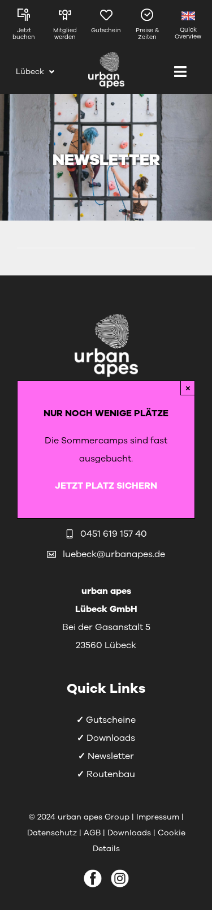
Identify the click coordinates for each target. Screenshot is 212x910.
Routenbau (110, 774)
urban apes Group (93, 817)
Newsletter (111, 756)
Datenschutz (53, 832)
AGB (92, 832)
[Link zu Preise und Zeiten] (147, 27)
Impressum (157, 817)
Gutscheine (111, 720)
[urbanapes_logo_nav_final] (106, 316)
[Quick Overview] (188, 27)
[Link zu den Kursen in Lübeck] (24, 27)
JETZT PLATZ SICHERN (106, 486)
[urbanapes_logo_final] (106, 56)
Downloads (110, 738)
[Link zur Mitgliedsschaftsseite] (65, 27)
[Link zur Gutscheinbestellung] (106, 27)
